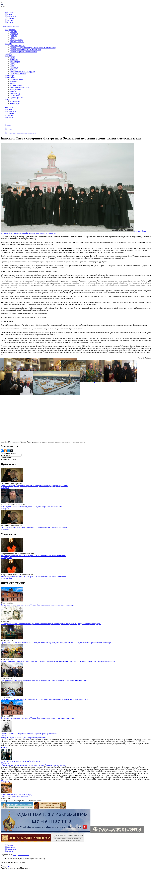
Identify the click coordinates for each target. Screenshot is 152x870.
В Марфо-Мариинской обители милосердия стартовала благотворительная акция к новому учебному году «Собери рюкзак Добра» (51, 624)
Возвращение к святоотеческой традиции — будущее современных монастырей (31, 507)
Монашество (10, 78)
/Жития (3, 736)
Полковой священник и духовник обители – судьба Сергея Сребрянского (29, 734)
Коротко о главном (17, 42)
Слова (12, 38)
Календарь (9, 20)
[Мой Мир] (8, 450)
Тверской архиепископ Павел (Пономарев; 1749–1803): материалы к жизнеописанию (33, 556)
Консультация (15, 92)
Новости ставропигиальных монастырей (25, 50)
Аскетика (13, 82)
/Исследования (6, 558)
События (13, 32)
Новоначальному (16, 80)
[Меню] (2, 4)
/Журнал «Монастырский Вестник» (14, 797)
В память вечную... (17, 86)
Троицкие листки (16, 40)
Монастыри (9, 76)
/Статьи (4, 748)
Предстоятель (10, 30)
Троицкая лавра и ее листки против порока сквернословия (23, 738)
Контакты (9, 22)
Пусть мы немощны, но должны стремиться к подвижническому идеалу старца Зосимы (34, 486)
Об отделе (9, 12)
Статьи (12, 58)
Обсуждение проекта (18, 74)
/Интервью (5, 488)
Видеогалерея (15, 102)
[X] (11, 450)
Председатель (10, 16)
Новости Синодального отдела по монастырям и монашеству (33, 48)
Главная (8, 125)
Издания (13, 70)
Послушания (14, 96)
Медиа (7, 100)
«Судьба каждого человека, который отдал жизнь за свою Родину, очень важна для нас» (34, 765)
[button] (149, 435)
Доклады (13, 36)
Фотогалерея (14, 104)
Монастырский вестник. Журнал (22, 72)
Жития (12, 84)
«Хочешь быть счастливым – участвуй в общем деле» (21, 761)
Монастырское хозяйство (19, 88)
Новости (8, 44)
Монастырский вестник (10, 26)
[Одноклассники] (5, 450)
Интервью (14, 60)
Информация (10, 14)
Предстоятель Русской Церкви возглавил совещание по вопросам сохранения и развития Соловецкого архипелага (44, 699)
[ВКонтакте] (2, 450)
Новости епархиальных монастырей (23, 52)
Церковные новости (17, 46)
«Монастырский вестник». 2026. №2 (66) (16, 795)
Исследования (15, 90)
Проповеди (14, 34)
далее (9, 866)
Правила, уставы (16, 98)
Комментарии (15, 62)
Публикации (10, 56)
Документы (9, 18)
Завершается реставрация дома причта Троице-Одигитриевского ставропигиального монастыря (37, 605)
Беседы (12, 64)
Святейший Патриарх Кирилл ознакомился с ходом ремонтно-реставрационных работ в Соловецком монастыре (43, 680)
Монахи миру (15, 94)
